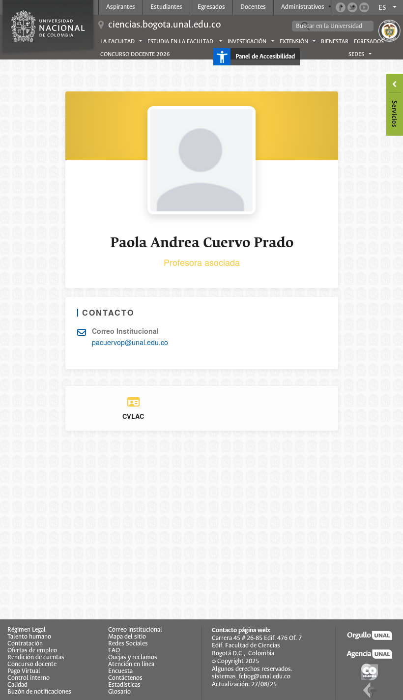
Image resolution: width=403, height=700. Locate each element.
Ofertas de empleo (32, 650)
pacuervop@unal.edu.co (130, 342)
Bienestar (334, 42)
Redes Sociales (128, 644)
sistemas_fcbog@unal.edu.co (251, 676)
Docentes (253, 7)
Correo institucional (135, 630)
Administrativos (302, 7)
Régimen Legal (26, 630)
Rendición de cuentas (35, 657)
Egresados (211, 7)
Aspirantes (120, 7)
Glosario (119, 692)
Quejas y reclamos (132, 657)
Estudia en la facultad (181, 42)
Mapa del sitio (127, 637)
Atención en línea (131, 664)
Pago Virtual (23, 671)
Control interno (28, 678)
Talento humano (29, 637)
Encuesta (120, 671)
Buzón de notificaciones (39, 692)
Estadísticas (124, 685)
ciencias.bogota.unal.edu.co (164, 25)
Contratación (25, 644)
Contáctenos (125, 678)
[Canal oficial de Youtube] (364, 7)
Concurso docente (32, 664)
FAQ (114, 650)
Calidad (17, 685)
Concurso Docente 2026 (135, 55)
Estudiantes (166, 7)
